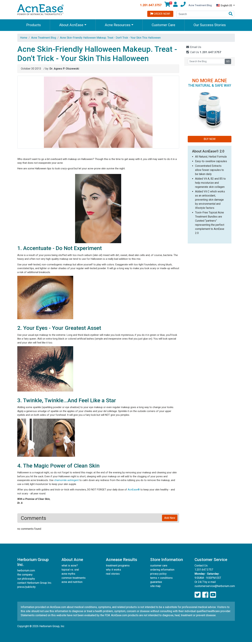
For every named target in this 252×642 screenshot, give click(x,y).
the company (25, 574)
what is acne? (70, 565)
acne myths (68, 573)
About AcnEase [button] (71, 25)
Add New (169, 517)
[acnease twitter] (198, 595)
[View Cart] (167, 5)
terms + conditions (161, 577)
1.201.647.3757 (150, 5)
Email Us (195, 47)
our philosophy (26, 578)
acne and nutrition (72, 582)
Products (33, 25)
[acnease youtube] (213, 595)
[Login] (175, 5)
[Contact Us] (183, 5)
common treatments (74, 577)
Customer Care (163, 25)
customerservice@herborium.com (215, 586)
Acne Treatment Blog (200, 5)
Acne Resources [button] (117, 25)
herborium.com (26, 570)
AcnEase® (134, 489)
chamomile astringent (66, 480)
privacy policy (158, 573)
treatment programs (118, 565)
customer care (158, 565)
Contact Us (201, 565)
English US (226, 5)
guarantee (156, 582)
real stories (113, 573)
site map (155, 586)
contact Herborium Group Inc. (34, 582)
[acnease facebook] (205, 595)
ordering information (162, 569)
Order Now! (161, 13)
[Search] (230, 14)
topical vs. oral (70, 569)
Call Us (205, 52)
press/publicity (26, 587)
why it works (113, 569)
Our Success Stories (210, 25)
